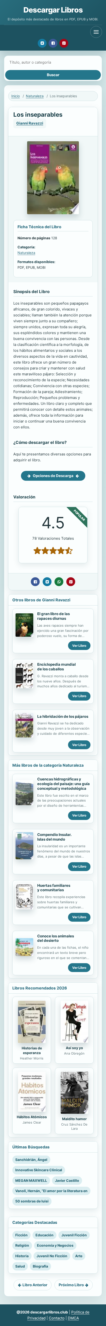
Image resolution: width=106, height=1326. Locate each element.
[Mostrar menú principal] (96, 32)
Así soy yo (74, 1048)
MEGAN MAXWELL (31, 1180)
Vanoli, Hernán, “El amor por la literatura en (51, 1191)
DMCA (73, 1318)
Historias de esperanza (32, 1050)
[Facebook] (53, 43)
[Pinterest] (63, 43)
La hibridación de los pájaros (62, 716)
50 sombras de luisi (32, 1201)
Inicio (15, 96)
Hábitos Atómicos (32, 1117)
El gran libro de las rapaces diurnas (53, 616)
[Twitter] (42, 43)
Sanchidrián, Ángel (31, 1159)
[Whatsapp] (58, 581)
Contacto (57, 1318)
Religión (22, 1245)
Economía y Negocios (55, 1245)
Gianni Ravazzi (29, 123)
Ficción (21, 1235)
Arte (78, 1256)
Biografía (40, 1266)
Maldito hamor (74, 1119)
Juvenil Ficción (74, 1235)
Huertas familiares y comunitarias (53, 887)
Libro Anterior (34, 1285)
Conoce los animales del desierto (55, 938)
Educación (44, 1235)
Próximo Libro (71, 1285)
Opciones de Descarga (53, 475)
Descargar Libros (53, 9)
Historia (22, 1256)
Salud (20, 1266)
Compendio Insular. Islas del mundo (54, 837)
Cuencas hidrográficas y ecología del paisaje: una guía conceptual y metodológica (63, 784)
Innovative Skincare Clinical (38, 1170)
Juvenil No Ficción (51, 1256)
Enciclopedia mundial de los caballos (56, 666)
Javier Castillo (67, 1180)
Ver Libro (79, 646)
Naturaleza (35, 96)
